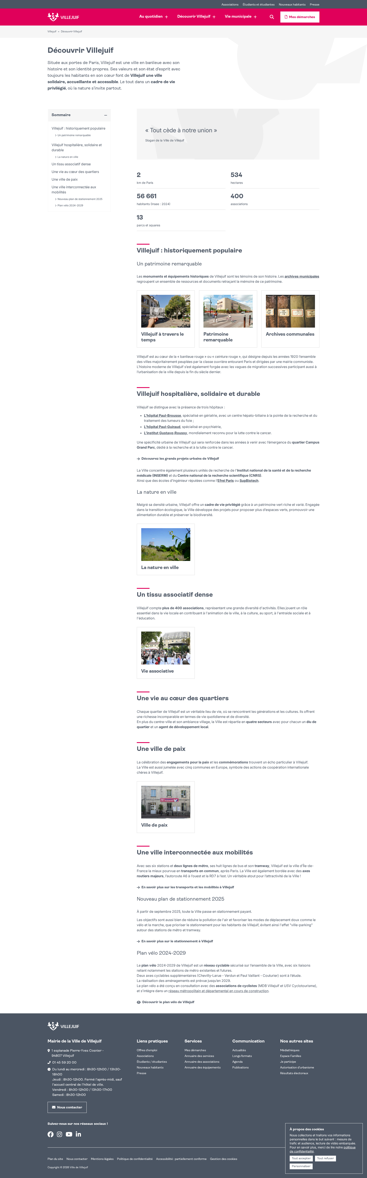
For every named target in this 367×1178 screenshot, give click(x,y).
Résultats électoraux (294, 1073)
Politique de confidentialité (135, 1159)
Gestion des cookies (223, 1159)
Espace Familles (290, 1056)
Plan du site (55, 1159)
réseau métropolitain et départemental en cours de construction (218, 991)
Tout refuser (325, 1158)
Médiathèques (289, 1050)
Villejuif (52, 31)
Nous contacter (77, 1159)
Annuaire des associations (202, 1062)
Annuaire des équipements (203, 1067)
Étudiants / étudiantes (152, 1062)
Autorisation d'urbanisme (297, 1067)
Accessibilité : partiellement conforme (181, 1159)
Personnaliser (301, 1166)
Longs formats (242, 1056)
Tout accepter (301, 1158)
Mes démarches (195, 1050)
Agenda (237, 1062)
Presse (141, 1073)
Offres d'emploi (147, 1050)
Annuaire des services (199, 1056)
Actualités (239, 1050)
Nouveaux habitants (150, 1067)
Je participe (288, 1062)
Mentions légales (102, 1159)
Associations (145, 1056)
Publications (240, 1067)
